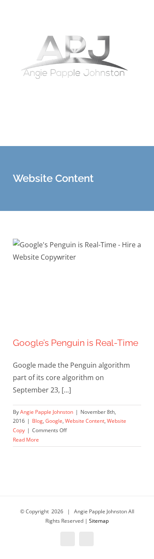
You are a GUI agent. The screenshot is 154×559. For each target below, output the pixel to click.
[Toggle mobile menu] (137, 133)
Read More (26, 439)
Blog (37, 420)
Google (53, 420)
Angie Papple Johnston (46, 412)
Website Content (84, 420)
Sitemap (99, 520)
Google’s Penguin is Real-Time (75, 342)
